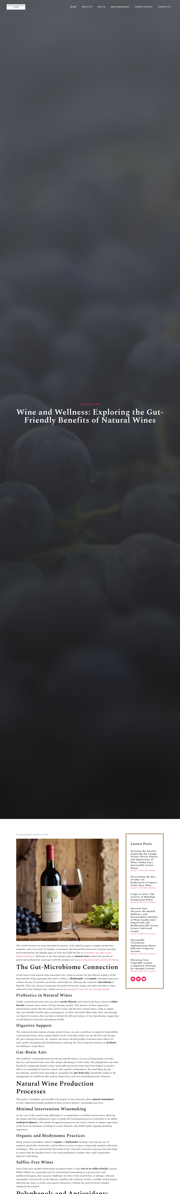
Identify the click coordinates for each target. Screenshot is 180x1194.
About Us (87, 6)
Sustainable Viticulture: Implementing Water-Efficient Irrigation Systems (144, 945)
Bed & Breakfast (120, 6)
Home (73, 6)
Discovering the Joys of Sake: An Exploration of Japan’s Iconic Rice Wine (144, 881)
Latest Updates (143, 6)
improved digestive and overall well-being (96, 960)
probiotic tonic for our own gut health (89, 989)
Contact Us (164, 6)
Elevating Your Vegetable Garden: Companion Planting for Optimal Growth (143, 964)
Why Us (101, 6)
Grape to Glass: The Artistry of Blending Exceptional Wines (143, 897)
